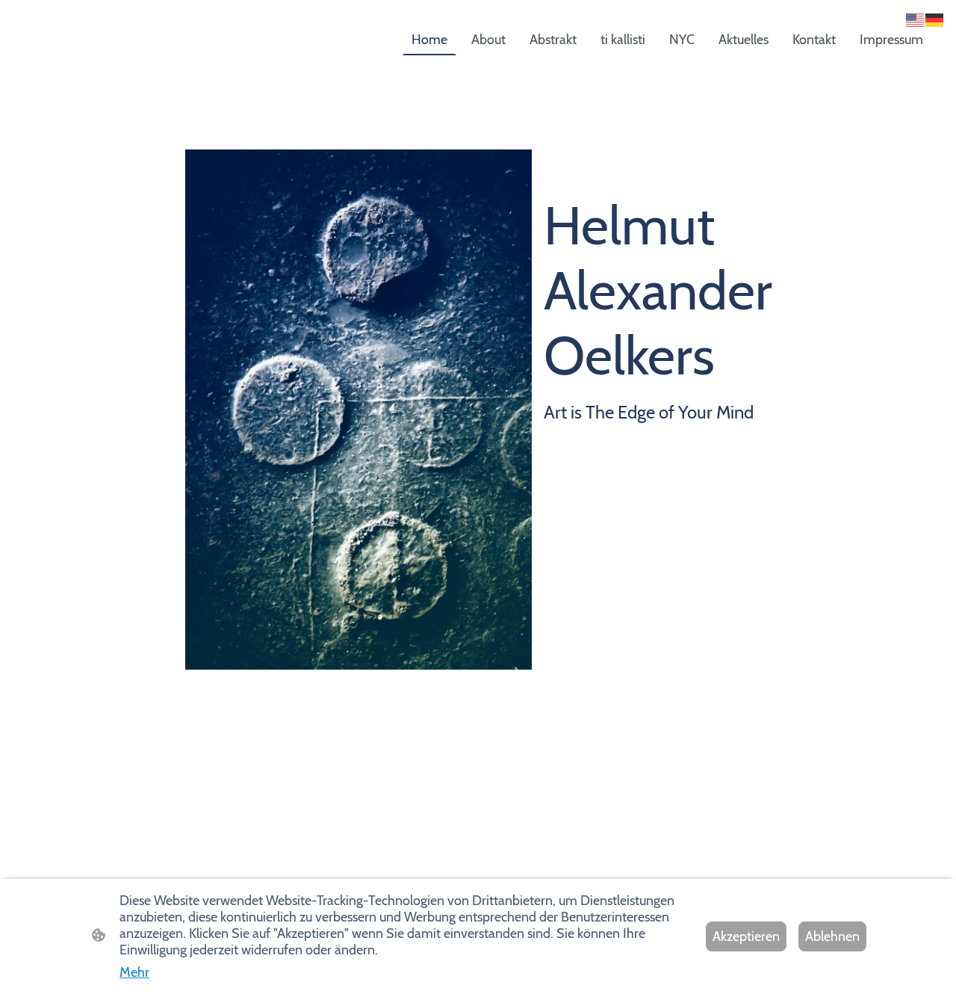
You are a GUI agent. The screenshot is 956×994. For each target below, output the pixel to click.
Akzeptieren (746, 936)
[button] (915, 19)
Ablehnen (832, 936)
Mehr (134, 972)
